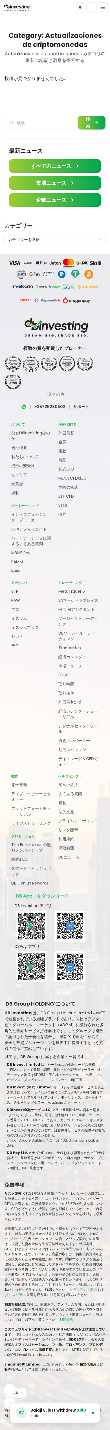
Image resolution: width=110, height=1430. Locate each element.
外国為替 (66, 433)
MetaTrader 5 (71, 591)
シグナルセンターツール (78, 728)
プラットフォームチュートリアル (31, 811)
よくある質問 (70, 794)
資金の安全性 (23, 466)
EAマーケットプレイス (78, 600)
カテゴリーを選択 (24, 239)
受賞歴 (17, 484)
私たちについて (25, 457)
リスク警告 (18, 1294)
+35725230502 (49, 406)
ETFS (62, 505)
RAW (15, 600)
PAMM (17, 562)
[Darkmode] (91, 7)
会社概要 (19, 447)
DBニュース (68, 857)
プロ (15, 609)
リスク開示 (68, 830)
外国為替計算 (70, 702)
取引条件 (66, 693)
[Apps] (9, 1390)
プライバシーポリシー (78, 821)
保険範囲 (66, 848)
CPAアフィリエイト (29, 529)
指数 (62, 451)
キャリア (19, 475)
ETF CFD (66, 496)
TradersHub (69, 648)
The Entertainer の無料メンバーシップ (31, 847)
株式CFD (66, 469)
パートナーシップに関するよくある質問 (31, 541)
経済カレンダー (72, 657)
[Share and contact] (9, 1403)
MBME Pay (20, 553)
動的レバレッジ (72, 749)
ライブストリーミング (31, 823)
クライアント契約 (83, 1289)
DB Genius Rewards (30, 883)
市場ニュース (70, 666)
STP (14, 591)
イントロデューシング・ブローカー (29, 517)
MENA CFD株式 (72, 478)
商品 (62, 460)
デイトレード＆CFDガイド (78, 761)
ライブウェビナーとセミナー (31, 796)
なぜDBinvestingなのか (30, 435)
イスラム (19, 618)
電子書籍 (19, 785)
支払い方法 (68, 785)
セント (17, 636)
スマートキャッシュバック (31, 871)
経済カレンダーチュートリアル (78, 714)
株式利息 (19, 859)
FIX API (64, 675)
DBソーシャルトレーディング (76, 636)
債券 (62, 514)
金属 (62, 442)
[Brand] (16, 7)
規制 (15, 493)
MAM (16, 571)
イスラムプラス (25, 627)
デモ (15, 645)
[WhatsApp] (24, 406)
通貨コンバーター (74, 740)
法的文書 (66, 812)
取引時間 (66, 684)
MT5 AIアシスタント (76, 609)
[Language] (80, 7)
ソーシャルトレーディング (78, 621)
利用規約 (66, 839)
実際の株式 (68, 487)
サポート (81, 406)
